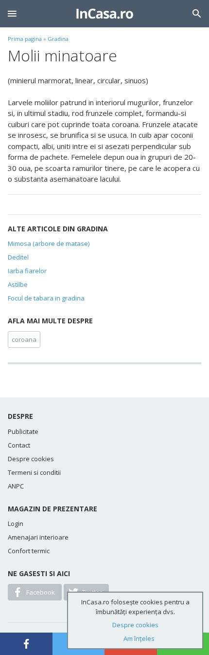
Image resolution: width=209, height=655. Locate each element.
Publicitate (23, 431)
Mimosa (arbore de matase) (48, 243)
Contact (19, 445)
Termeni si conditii (34, 472)
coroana (24, 339)
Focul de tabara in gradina (46, 298)
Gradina (58, 38)
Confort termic (29, 550)
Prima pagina (25, 38)
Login (15, 523)
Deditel (18, 257)
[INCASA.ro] (104, 13)
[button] (12, 13)
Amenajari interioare (38, 537)
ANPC (16, 486)
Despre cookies (31, 458)
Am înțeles (139, 638)
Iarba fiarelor (27, 270)
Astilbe (18, 284)
